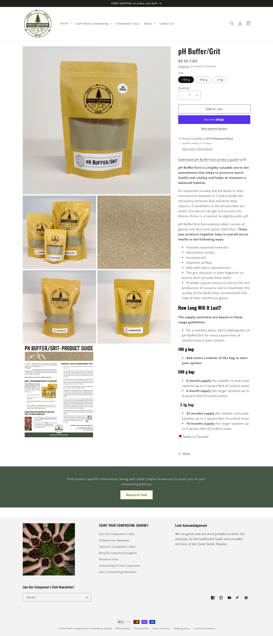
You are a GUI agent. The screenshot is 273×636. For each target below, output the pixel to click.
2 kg (220, 79)
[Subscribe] (86, 597)
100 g (186, 79)
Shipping (183, 66)
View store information (197, 149)
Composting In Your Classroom (119, 565)
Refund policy (123, 628)
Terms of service (161, 628)
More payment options (214, 128)
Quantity (183, 88)
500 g (203, 79)
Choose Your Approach (114, 540)
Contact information (204, 628)
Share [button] (186, 453)
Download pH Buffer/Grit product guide (208, 159)
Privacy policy (141, 628)
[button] (65, 24)
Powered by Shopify (101, 628)
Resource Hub (136, 495)
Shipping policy (182, 628)
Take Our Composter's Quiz (117, 546)
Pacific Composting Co (78, 628)
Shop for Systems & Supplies (118, 553)
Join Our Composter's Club (116, 534)
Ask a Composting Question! (117, 572)
